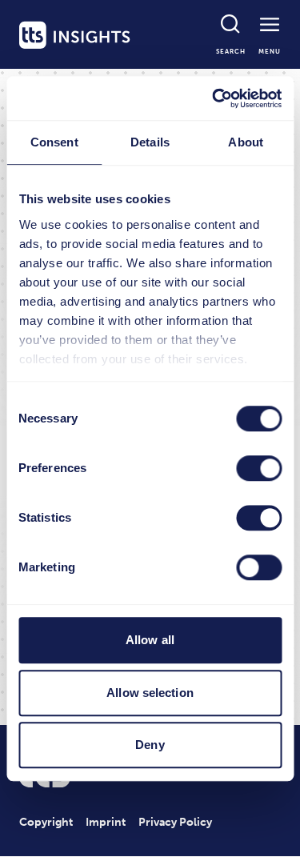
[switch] (259, 468)
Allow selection (150, 692)
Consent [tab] (54, 142)
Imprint (106, 822)
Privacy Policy (175, 822)
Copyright (46, 822)
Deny (149, 744)
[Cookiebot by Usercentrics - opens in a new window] (214, 98)
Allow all (150, 640)
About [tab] (245, 142)
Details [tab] (150, 142)
